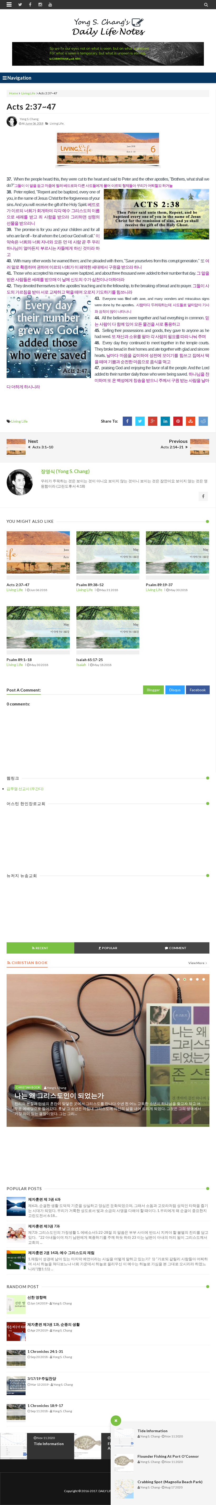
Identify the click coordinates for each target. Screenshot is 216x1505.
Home (13, 93)
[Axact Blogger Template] (108, 27)
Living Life (28, 93)
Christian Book (28, 1137)
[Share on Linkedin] (165, 421)
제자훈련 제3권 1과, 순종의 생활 (53, 1324)
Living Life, (57, 123)
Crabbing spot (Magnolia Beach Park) (170, 1482)
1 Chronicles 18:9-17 (45, 1405)
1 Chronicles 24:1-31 (45, 1351)
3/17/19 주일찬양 (41, 1378)
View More (196, 963)
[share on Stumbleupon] (190, 421)
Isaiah (81, 664)
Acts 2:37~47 (31, 106)
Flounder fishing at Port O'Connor (168, 1456)
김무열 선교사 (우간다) (25, 788)
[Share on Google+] (152, 421)
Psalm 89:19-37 (159, 584)
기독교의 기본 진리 (42, 1145)
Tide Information (153, 1431)
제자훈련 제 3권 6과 (44, 1199)
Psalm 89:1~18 (19, 659)
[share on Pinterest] (178, 421)
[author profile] (12, 125)
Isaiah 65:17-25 (89, 659)
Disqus (175, 690)
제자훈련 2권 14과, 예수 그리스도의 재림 (61, 1252)
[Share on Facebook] (127, 421)
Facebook (198, 690)
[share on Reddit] (203, 421)
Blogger (153, 690)
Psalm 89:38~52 (90, 584)
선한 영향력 (37, 1297)
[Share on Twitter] (140, 421)
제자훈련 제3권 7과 (44, 1226)
